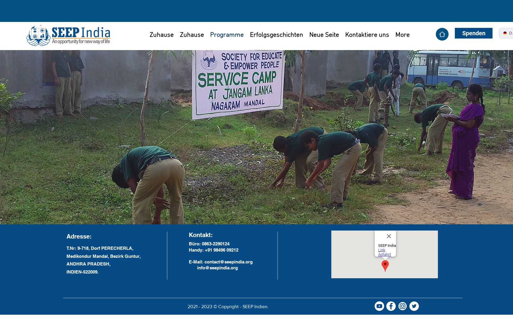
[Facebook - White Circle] (391, 306)
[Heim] (442, 34)
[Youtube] (379, 306)
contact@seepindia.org (229, 261)
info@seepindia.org (217, 267)
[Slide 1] (256, 215)
